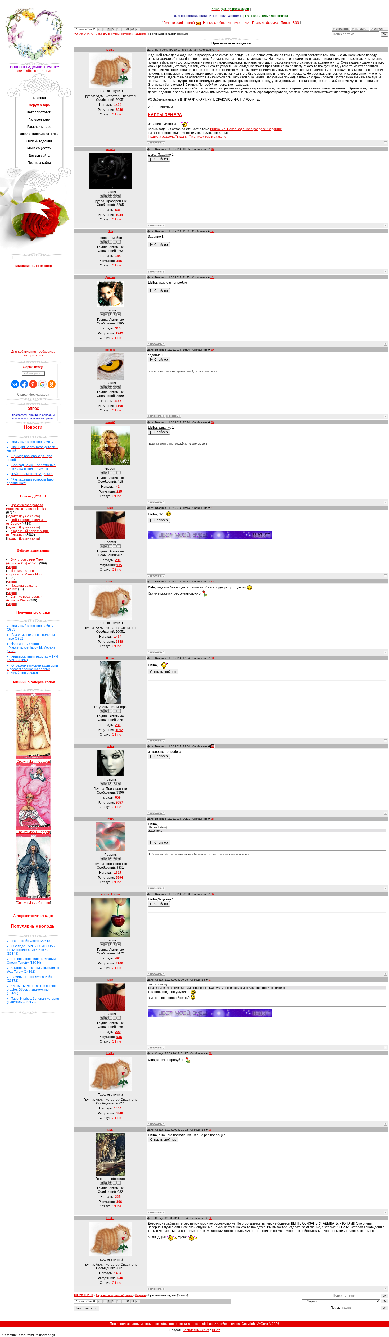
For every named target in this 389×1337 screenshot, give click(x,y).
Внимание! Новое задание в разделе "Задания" (246, 129)
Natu (110, 1129)
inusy (110, 818)
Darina (110, 657)
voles (110, 746)
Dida (110, 507)
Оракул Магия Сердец (33, 761)
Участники (242, 22)
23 (212, 657)
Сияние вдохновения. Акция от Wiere (24, 598)
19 (212, 349)
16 (212, 149)
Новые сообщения (217, 22)
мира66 (110, 422)
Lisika (110, 49)
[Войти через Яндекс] (33, 384)
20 (212, 422)
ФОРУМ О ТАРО (83, 34)
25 (212, 818)
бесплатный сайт (196, 1330)
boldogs (110, 349)
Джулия (110, 277)
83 (132, 29)
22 (212, 581)
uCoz (216, 1330)
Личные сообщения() (179, 22)
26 (212, 893)
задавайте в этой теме (34, 71)
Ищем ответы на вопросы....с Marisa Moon (24, 572)
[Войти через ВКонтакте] (15, 384)
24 (212, 746)
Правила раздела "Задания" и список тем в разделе (187, 136)
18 (212, 277)
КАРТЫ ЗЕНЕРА (165, 114)
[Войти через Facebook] (24, 384)
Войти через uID (33, 373)
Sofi (110, 231)
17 (212, 231)
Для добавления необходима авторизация (33, 353)
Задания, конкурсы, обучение (114, 34)
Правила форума (265, 22)
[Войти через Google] (42, 384)
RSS (295, 22)
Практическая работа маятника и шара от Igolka (26, 507)
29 (210, 1129)
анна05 (110, 149)
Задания (140, 34)
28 (210, 1053)
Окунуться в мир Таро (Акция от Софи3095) (24, 561)
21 (212, 507)
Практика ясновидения (162, 34)
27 (210, 979)
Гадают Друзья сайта (23, 516)
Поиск (285, 22)
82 (127, 29)
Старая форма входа (33, 394)
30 (210, 1218)
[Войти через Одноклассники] (52, 384)
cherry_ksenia (110, 893)
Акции (11, 567)
